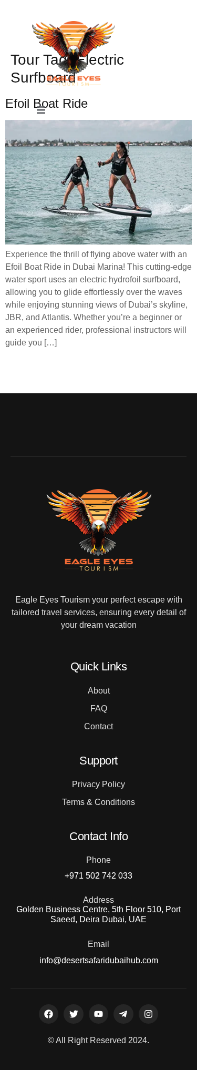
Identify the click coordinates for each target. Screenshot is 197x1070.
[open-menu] (41, 111)
